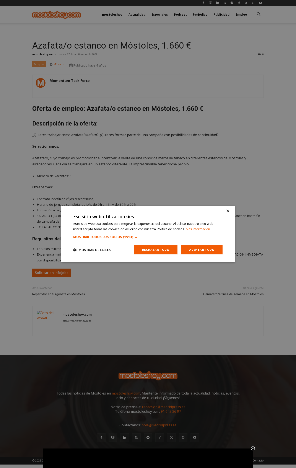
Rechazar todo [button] (155, 250)
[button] (148, 237)
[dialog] (148, 234)
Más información (198, 229)
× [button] (227, 211)
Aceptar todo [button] (201, 250)
